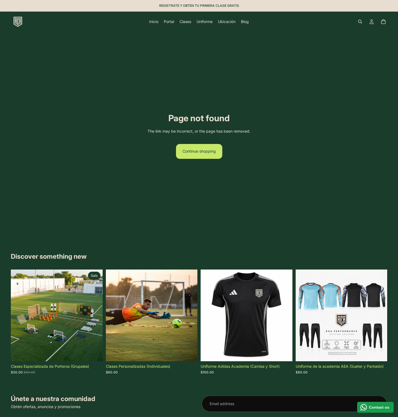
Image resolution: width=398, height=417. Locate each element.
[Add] (189, 353)
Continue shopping (199, 151)
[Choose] (94, 353)
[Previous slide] (209, 315)
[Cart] (383, 22)
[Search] (360, 22)
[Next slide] (284, 315)
